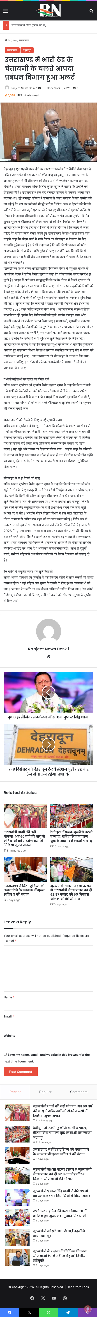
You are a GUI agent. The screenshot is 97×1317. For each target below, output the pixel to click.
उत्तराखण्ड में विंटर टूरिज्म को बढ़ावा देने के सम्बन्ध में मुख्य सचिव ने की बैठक (51, 25)
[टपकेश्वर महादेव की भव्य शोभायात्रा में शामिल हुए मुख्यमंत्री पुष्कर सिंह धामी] (17, 1217)
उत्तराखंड (24, 40)
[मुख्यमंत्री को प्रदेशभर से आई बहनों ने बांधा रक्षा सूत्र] (17, 1237)
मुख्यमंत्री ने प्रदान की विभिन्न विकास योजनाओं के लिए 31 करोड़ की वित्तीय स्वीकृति (60, 1256)
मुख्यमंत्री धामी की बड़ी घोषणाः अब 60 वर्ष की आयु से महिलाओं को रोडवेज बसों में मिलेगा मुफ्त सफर (24, 838)
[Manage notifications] (87, 1309)
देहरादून (27, 50)
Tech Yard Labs (78, 1287)
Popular (45, 1092)
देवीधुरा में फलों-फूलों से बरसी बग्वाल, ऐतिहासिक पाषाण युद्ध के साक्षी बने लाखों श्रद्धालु (71, 836)
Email (9, 1016)
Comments (79, 1092)
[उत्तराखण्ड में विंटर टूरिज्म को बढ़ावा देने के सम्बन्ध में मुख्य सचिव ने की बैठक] (25, 869)
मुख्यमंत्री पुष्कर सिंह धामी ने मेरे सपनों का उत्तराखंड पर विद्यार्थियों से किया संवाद (61, 1193)
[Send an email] (39, 88)
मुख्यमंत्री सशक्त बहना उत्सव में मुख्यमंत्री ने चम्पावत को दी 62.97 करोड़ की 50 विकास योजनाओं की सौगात (71, 892)
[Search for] (91, 12)
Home (12, 40)
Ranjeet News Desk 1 (24, 88)
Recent (15, 1092)
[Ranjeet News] (48, 10)
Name (9, 997)
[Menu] (5, 12)
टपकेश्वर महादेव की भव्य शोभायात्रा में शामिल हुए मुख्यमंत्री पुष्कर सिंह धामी (59, 1213)
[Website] (48, 656)
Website (9, 1035)
